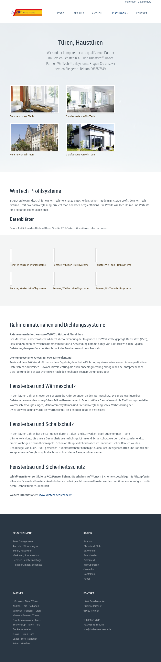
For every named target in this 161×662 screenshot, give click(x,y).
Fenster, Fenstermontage (27, 560)
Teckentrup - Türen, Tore (26, 624)
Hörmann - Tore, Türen (25, 601)
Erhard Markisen (22, 643)
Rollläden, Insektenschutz (27, 564)
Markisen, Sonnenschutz (27, 555)
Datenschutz (144, 1)
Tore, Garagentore (23, 541)
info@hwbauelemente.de (97, 629)
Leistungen (118, 13)
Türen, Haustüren (22, 550)
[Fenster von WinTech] (34, 99)
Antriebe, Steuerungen (25, 546)
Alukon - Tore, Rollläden (26, 606)
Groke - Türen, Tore (23, 634)
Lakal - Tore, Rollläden (25, 638)
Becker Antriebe (22, 629)
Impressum (130, 1)
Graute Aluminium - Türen (27, 620)
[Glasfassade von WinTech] (90, 99)
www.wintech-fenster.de (54, 495)
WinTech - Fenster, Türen (27, 610)
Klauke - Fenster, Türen (26, 615)
